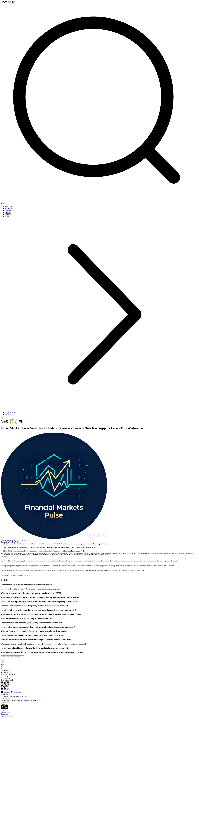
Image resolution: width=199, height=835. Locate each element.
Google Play (17, 692)
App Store (7, 692)
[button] (101, 414)
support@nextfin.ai (7, 716)
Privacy (3, 712)
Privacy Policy (34, 700)
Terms (25, 700)
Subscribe (5, 702)
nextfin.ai (27, 575)
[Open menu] (1, 418)
